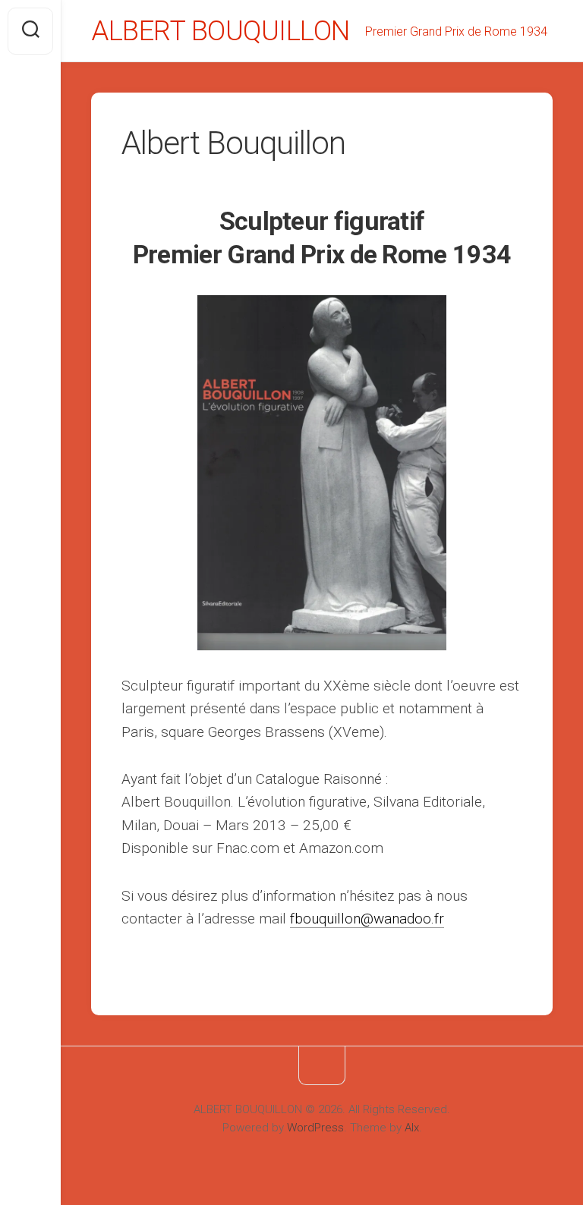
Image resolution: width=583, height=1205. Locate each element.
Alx (412, 1127)
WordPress (315, 1127)
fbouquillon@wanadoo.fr (367, 918)
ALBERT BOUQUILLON (220, 31)
